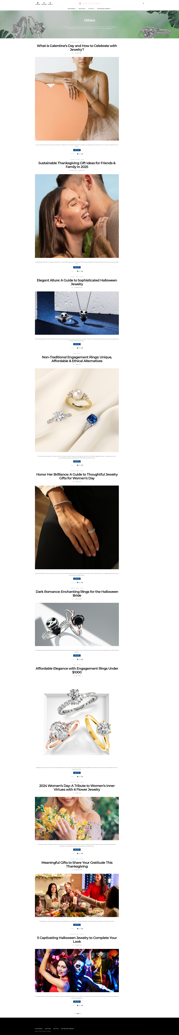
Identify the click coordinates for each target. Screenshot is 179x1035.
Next (78, 1013)
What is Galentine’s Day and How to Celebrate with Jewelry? (77, 48)
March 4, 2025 (78, 481)
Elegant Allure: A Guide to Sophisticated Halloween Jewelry (77, 282)
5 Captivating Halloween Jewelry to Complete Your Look (77, 940)
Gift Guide (78, 42)
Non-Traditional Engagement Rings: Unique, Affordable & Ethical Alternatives (77, 359)
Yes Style (81, 276)
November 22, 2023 (78, 869)
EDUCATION (82, 8)
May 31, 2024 (78, 675)
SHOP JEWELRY (71, 8)
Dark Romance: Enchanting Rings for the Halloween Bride (77, 593)
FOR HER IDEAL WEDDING (103, 8)
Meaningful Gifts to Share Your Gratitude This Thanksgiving (76, 864)
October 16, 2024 (78, 598)
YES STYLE (91, 8)
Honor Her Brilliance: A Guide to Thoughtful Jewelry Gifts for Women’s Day (77, 476)
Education (72, 42)
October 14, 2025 (81, 170)
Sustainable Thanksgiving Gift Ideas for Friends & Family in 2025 (76, 165)
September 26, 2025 (78, 287)
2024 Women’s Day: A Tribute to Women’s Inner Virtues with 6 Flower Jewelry (77, 787)
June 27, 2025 (78, 364)
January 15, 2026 (78, 53)
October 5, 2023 (78, 945)
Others (82, 42)
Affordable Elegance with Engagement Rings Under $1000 (77, 670)
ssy (73, 53)
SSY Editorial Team (73, 170)
